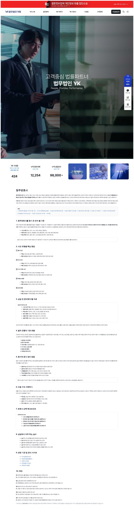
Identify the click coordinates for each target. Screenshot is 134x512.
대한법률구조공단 (26, 463)
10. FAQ (48, 213)
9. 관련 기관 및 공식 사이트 (38, 213)
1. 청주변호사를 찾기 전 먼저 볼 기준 (27, 211)
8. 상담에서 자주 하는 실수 (24, 213)
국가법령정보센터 (26, 456)
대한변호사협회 (25, 465)
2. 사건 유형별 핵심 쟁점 (43, 211)
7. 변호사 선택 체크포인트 (108, 211)
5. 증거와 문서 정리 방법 (83, 211)
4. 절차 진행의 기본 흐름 (70, 211)
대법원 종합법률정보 (26, 459)
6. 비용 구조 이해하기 (96, 211)
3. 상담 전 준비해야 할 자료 (56, 211)
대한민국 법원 (25, 461)
